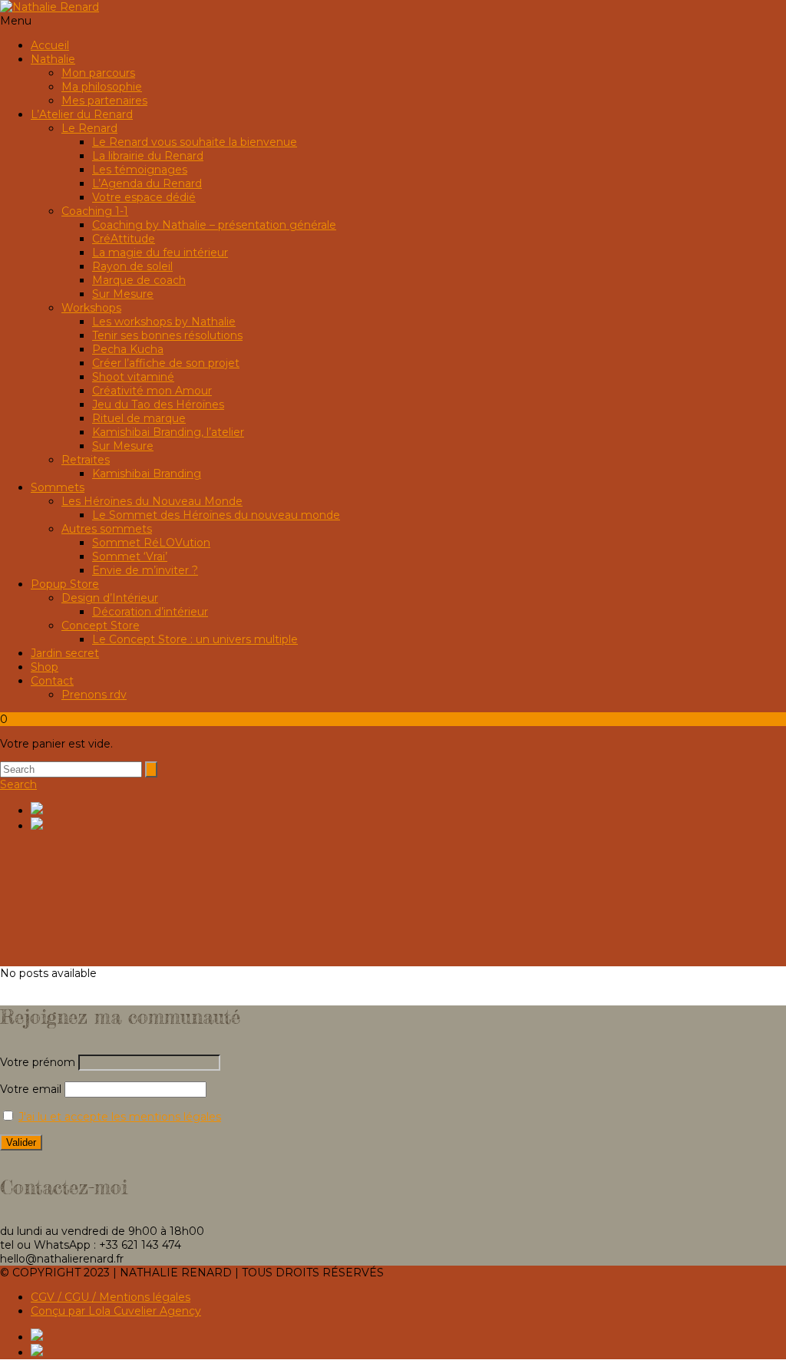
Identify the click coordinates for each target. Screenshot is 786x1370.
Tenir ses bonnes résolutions (167, 335)
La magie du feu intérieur (160, 252)
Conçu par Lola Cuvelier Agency (116, 1311)
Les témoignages (139, 170)
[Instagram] (408, 825)
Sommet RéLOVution (151, 543)
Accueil (50, 45)
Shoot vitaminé (133, 377)
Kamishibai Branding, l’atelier (168, 432)
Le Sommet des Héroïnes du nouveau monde (216, 515)
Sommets (57, 487)
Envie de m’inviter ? (145, 570)
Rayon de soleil (132, 266)
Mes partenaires (104, 100)
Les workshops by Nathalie (164, 321)
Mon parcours (98, 73)
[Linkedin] (408, 809)
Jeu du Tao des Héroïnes (158, 404)
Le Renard (89, 128)
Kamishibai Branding (146, 473)
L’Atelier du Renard (82, 114)
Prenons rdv (94, 695)
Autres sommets (106, 529)
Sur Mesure (123, 294)
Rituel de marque (139, 418)
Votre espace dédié (144, 197)
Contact (52, 681)
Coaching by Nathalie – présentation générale (214, 225)
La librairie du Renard (147, 156)
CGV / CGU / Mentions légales (110, 1297)
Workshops (91, 308)
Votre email (32, 1089)
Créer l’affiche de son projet (165, 363)
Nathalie (53, 59)
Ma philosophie (101, 87)
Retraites (85, 460)
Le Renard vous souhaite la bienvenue (194, 142)
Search (18, 784)
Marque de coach (139, 280)
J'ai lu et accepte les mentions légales (119, 1117)
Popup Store (65, 584)
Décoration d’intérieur (150, 612)
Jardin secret (65, 653)
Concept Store (100, 625)
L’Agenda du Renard (147, 183)
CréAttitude (123, 239)
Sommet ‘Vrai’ (129, 556)
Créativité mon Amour (152, 391)
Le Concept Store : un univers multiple (195, 639)
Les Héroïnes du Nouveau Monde (152, 501)
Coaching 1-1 (94, 211)
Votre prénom (37, 1062)
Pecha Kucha (127, 349)
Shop (44, 667)
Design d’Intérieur (109, 598)
